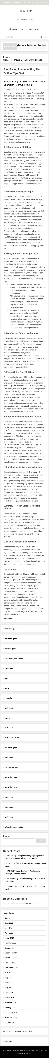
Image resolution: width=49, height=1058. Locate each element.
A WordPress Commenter (15, 903)
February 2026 (10, 943)
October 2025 (10, 963)
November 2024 (11, 1017)
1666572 (9, 89)
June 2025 (9, 983)
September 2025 (11, 968)
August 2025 (10, 973)
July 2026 (8, 918)
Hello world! (33, 903)
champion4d (37, 119)
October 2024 (10, 1022)
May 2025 (8, 988)
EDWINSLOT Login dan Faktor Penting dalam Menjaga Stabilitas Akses (21, 3)
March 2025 (9, 998)
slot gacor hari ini (12, 738)
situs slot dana (11, 777)
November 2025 (11, 958)
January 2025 (10, 1008)
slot (6, 678)
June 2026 (9, 923)
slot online (9, 797)
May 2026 (8, 928)
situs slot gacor (11, 748)
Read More (8, 618)
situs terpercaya (11, 767)
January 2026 (10, 948)
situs (7, 688)
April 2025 (9, 993)
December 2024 (11, 1013)
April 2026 (9, 933)
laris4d (7, 718)
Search (6, 836)
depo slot (8, 698)
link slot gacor (10, 649)
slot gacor (9, 668)
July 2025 (8, 978)
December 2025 (11, 953)
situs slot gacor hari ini (14, 658)
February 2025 (10, 1003)
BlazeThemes (25, 1053)
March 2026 (9, 938)
